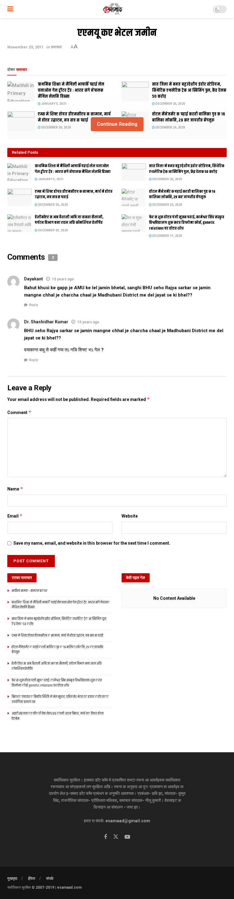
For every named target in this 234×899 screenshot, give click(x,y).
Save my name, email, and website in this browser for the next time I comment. (91, 543)
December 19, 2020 (167, 235)
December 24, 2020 (167, 204)
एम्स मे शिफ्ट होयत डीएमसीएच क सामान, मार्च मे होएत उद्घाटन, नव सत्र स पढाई (73, 194)
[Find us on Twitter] (116, 837)
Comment (19, 412)
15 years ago (63, 279)
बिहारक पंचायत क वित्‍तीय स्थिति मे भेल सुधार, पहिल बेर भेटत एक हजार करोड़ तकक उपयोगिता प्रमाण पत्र (60, 699)
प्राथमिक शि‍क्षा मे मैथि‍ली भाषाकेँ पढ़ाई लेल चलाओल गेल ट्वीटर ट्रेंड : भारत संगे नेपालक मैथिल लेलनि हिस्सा (71, 90)
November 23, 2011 (25, 47)
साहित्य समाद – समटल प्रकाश (29, 591)
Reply (33, 305)
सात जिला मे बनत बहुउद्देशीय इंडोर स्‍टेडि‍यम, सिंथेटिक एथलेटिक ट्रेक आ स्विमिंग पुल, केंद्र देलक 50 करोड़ (189, 90)
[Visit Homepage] (113, 9)
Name (15, 489)
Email (15, 516)
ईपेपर (31, 878)
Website (130, 516)
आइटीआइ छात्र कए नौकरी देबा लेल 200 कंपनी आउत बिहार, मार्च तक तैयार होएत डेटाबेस (58, 716)
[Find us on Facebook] (105, 837)
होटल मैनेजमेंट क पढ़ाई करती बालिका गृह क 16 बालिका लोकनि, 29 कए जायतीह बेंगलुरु (182, 194)
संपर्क (50, 878)
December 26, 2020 (170, 103)
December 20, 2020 (52, 230)
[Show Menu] (10, 9)
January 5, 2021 (54, 103)
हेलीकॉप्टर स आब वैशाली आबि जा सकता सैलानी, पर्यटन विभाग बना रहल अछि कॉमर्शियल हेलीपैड (69, 220)
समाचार (56, 47)
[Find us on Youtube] (127, 837)
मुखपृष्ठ (12, 878)
